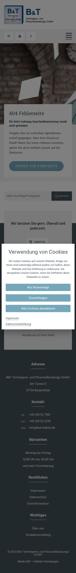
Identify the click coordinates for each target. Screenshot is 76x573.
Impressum (12, 318)
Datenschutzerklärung (18, 324)
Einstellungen (38, 298)
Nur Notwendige (38, 287)
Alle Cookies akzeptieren (38, 308)
